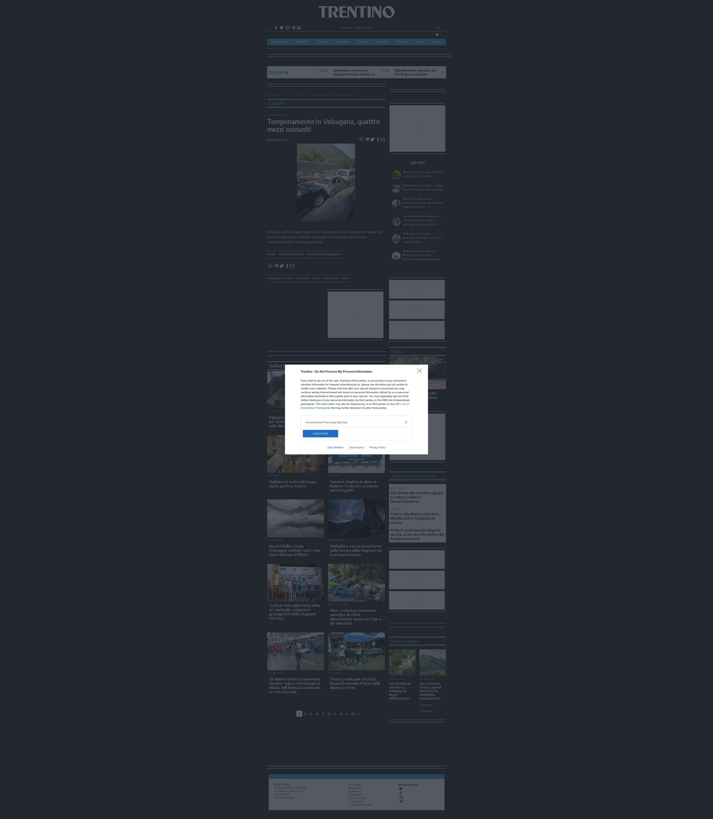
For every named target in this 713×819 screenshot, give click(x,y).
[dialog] (356, 409)
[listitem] (356, 422)
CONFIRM (320, 433)
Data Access (356, 447)
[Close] (420, 371)
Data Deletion (336, 447)
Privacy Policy (377, 447)
